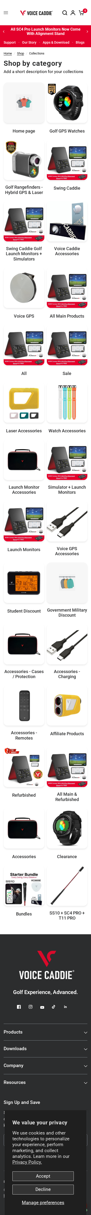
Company (13, 1065)
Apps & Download (56, 42)
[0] (80, 12)
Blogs (80, 42)
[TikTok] (57, 1006)
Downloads (15, 1048)
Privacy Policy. (27, 1162)
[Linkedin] (69, 1006)
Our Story (29, 42)
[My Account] (73, 12)
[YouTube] (45, 1007)
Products (13, 1032)
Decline (43, 1189)
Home (8, 53)
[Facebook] (22, 1006)
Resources (15, 1082)
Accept (43, 1176)
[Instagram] (34, 1006)
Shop (20, 53)
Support (10, 42)
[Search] (65, 12)
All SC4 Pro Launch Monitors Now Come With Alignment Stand (43, 31)
